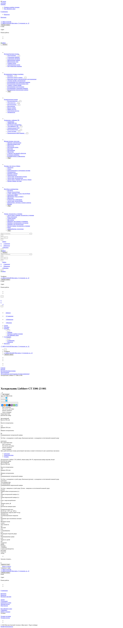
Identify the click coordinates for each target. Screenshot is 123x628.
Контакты (3, 593)
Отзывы (6, 456)
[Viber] (12, 405)
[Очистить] (31, 234)
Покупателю (4, 605)
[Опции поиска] (2, 235)
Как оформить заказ (6, 608)
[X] (9, 405)
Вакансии (3, 595)
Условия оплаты (5, 618)
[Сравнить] (4, 400)
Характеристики (8, 455)
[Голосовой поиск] (3, 237)
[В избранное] (4, 398)
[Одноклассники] (5, 405)
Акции (3, 599)
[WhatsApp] (14, 405)
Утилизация (4, 601)
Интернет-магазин (6, 596)
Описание (7, 453)
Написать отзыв (5, 564)
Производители (5, 604)
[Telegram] (16, 405)
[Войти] (1, 298)
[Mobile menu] (2, 270)
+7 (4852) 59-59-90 (6, 21)
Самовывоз (4, 610)
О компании (4, 590)
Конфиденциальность (7, 626)
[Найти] (6, 237)
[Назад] (8, 330)
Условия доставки (6, 616)
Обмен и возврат (5, 611)
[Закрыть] (2, 306)
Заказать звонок (5, 25)
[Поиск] (2, 296)
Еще (9, 91)
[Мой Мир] (7, 405)
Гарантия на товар (6, 602)
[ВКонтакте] (2, 405)
